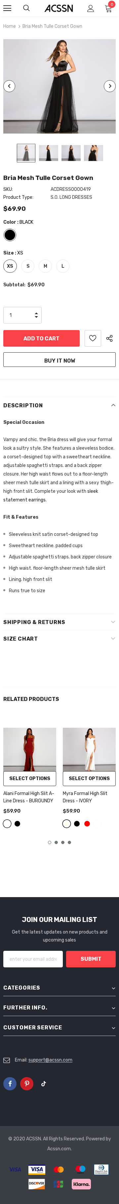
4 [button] (69, 842)
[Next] (110, 86)
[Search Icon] (33, 8)
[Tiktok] (43, 1083)
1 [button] (49, 842)
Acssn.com (59, 1149)
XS (10, 266)
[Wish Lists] (93, 338)
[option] (59, 86)
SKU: (8, 189)
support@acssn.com (50, 1060)
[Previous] (9, 86)
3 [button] (62, 842)
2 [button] (56, 842)
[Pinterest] (26, 1083)
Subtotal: (14, 285)
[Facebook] (10, 1083)
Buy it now (59, 361)
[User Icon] (90, 8)
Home (9, 26)
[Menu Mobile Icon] (7, 8)
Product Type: (18, 197)
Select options (29, 778)
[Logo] (58, 8)
